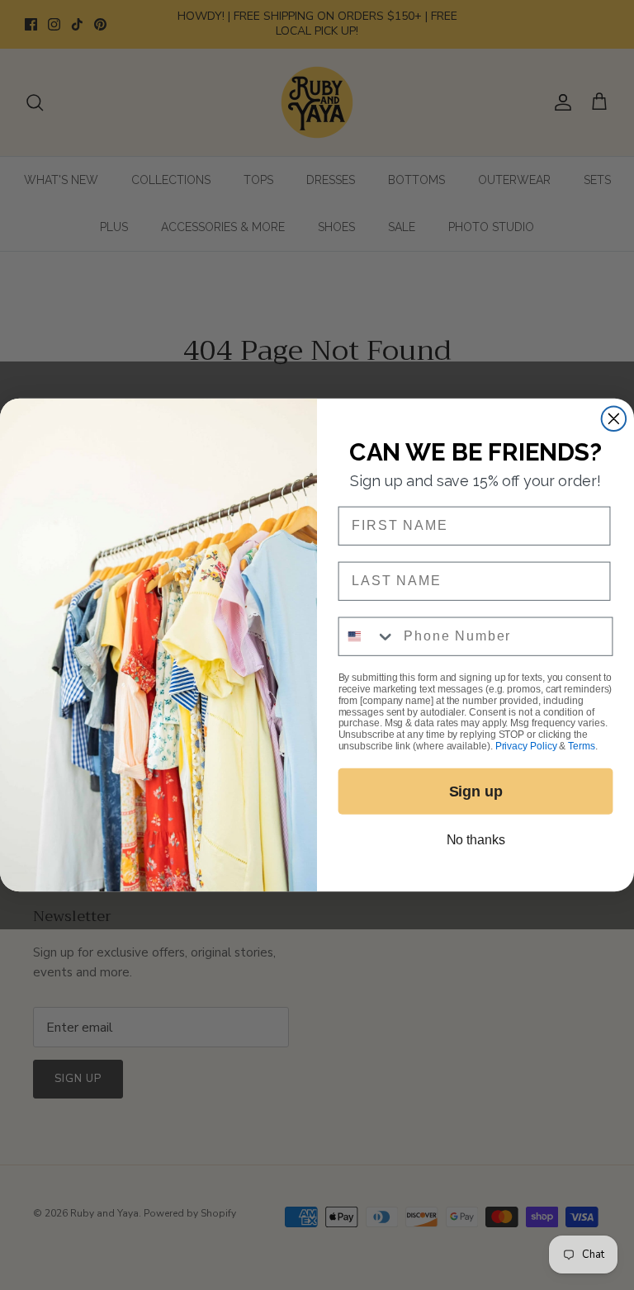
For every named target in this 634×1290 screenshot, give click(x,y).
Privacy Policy (526, 746)
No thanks (476, 840)
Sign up (476, 791)
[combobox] (367, 635)
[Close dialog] (614, 418)
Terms (581, 746)
